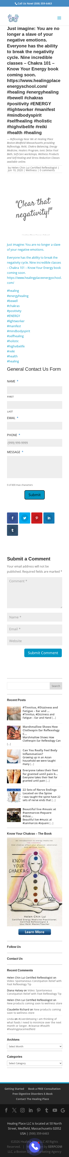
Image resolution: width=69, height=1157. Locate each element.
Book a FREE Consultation (44, 1088)
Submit (35, 494)
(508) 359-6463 (39, 1133)
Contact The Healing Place (32, 1099)
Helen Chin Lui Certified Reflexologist (34, 167)
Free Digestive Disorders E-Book (33, 1093)
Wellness (31, 170)
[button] (59, 20)
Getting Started (14, 1088)
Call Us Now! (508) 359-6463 (35, 3)
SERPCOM (55, 1147)
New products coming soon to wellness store (34, 1003)
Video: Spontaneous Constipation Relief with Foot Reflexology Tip (34, 982)
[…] (54, 717)
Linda (10, 1019)
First (10, 396)
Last (10, 411)
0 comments (47, 170)
